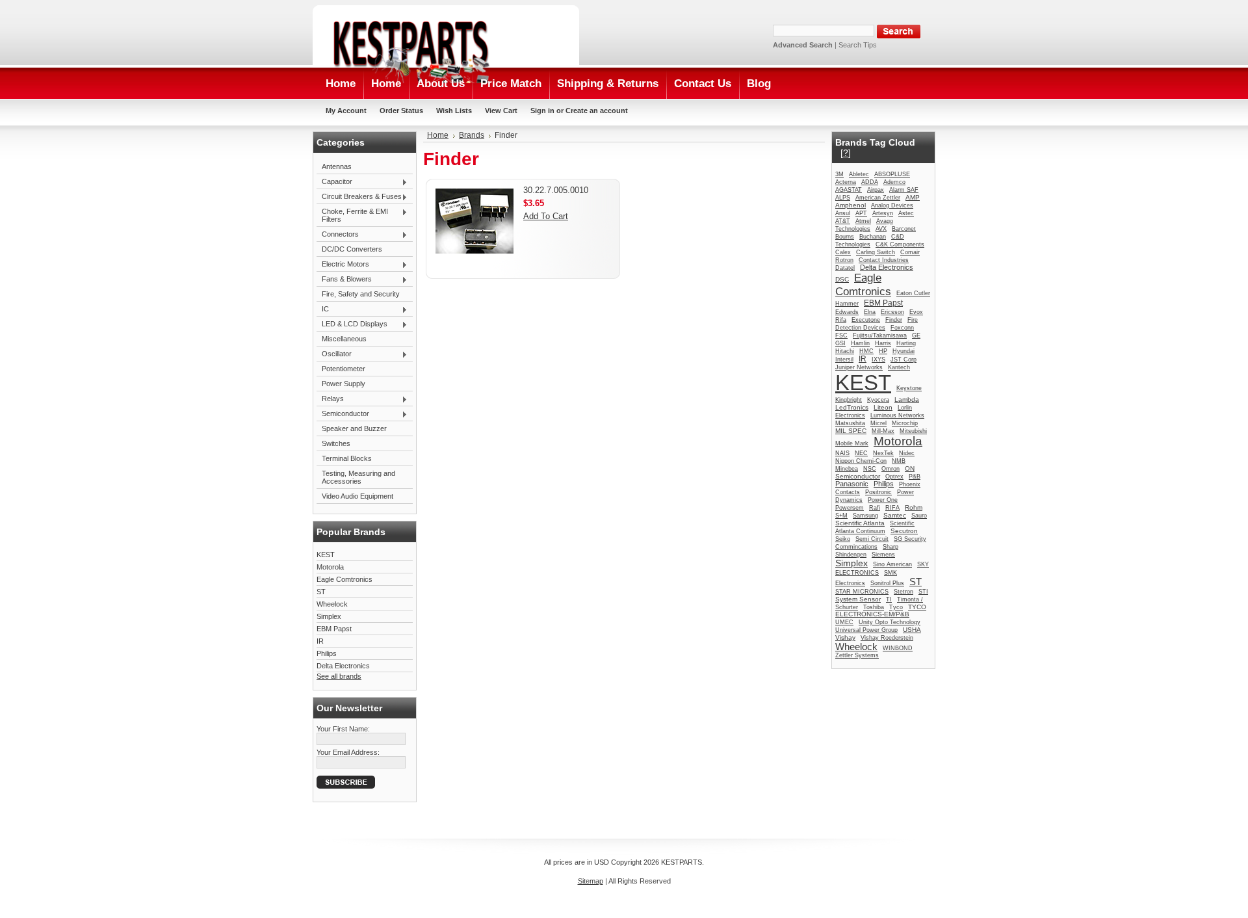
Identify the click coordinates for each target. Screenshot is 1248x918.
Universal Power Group (866, 630)
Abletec (859, 174)
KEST (326, 554)
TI (889, 599)
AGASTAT (848, 190)
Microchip (905, 423)
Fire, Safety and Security (361, 294)
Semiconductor (343, 414)
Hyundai (903, 351)
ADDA (869, 182)
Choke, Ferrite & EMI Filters (352, 215)
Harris (883, 343)
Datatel (845, 268)
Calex (843, 252)
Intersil (844, 359)
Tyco (896, 607)
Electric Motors (343, 264)
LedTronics (851, 407)
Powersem (849, 508)
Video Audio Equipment (357, 496)
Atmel (863, 221)
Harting (906, 343)
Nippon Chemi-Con (861, 461)
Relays (330, 399)
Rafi (874, 508)
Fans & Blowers (344, 279)
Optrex (894, 476)
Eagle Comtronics (344, 579)
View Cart (501, 110)
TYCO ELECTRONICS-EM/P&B (880, 610)
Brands (471, 135)
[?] (845, 153)
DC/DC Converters (352, 249)
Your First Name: (343, 729)
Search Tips (857, 45)
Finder (893, 320)
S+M (841, 515)
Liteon (883, 407)
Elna (870, 312)
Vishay (845, 637)
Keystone (909, 388)
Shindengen (850, 554)
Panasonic (851, 484)
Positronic (878, 492)
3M (839, 174)
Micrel (878, 423)
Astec (906, 213)
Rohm (913, 507)
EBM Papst (334, 629)
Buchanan (872, 236)
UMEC (844, 622)
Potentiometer (343, 369)
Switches (336, 443)
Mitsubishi (913, 431)
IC (323, 309)
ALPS (842, 197)
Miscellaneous (344, 339)
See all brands (339, 676)
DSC (842, 279)
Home (437, 135)
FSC (841, 335)
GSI (840, 343)
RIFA (892, 508)
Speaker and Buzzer (354, 428)
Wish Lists (454, 110)
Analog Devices (892, 205)
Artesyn (882, 213)
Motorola (330, 567)
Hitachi (844, 351)
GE (916, 335)
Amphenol (850, 205)
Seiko (842, 539)
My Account (346, 110)
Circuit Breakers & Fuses (359, 197)
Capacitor (334, 182)
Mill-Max (883, 431)
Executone (866, 320)
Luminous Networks (897, 415)
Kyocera (878, 400)
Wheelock (332, 604)
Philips (327, 653)
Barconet (904, 229)
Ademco (894, 182)
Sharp (890, 547)
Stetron (903, 591)
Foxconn (902, 327)
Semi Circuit (872, 539)
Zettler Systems (857, 655)
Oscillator (334, 354)
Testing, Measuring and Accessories (358, 477)
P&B (914, 476)
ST (321, 592)
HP (883, 351)
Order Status (401, 110)
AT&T (842, 221)
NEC (861, 453)
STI (923, 591)
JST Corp (903, 359)
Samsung (865, 515)
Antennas (337, 166)
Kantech (899, 367)
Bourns (844, 236)
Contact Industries (884, 260)
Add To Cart (545, 216)
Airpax (875, 190)
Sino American (892, 564)
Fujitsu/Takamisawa (880, 335)
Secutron (904, 530)
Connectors (338, 234)
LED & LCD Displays (352, 324)
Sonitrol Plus (887, 583)
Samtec (894, 515)
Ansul (842, 213)
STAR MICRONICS (862, 591)
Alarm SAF (903, 190)
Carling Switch (875, 252)
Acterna (845, 182)
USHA (912, 629)
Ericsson (892, 312)
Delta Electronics (343, 666)
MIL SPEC (850, 430)
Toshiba (873, 607)
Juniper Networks (859, 367)
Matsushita (850, 423)
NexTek (883, 453)
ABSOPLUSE (892, 174)
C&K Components (900, 244)
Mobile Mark (851, 443)
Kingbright (848, 400)
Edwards (847, 312)
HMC (866, 351)
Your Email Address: (348, 752)
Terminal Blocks (347, 458)
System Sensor (858, 599)
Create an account (597, 110)
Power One (883, 500)
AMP (912, 197)
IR (320, 641)
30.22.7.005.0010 (555, 190)
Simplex (329, 616)
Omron (890, 469)
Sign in (542, 110)
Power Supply (343, 383)
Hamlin (860, 343)
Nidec (907, 453)
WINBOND (898, 648)
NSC (869, 469)
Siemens (883, 554)
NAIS (842, 453)
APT (861, 213)
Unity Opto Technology (889, 622)
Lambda (906, 399)
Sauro (919, 515)
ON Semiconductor (875, 472)
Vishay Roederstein (887, 638)
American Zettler (877, 197)
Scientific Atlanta (860, 523)
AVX (881, 229)
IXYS (878, 359)
